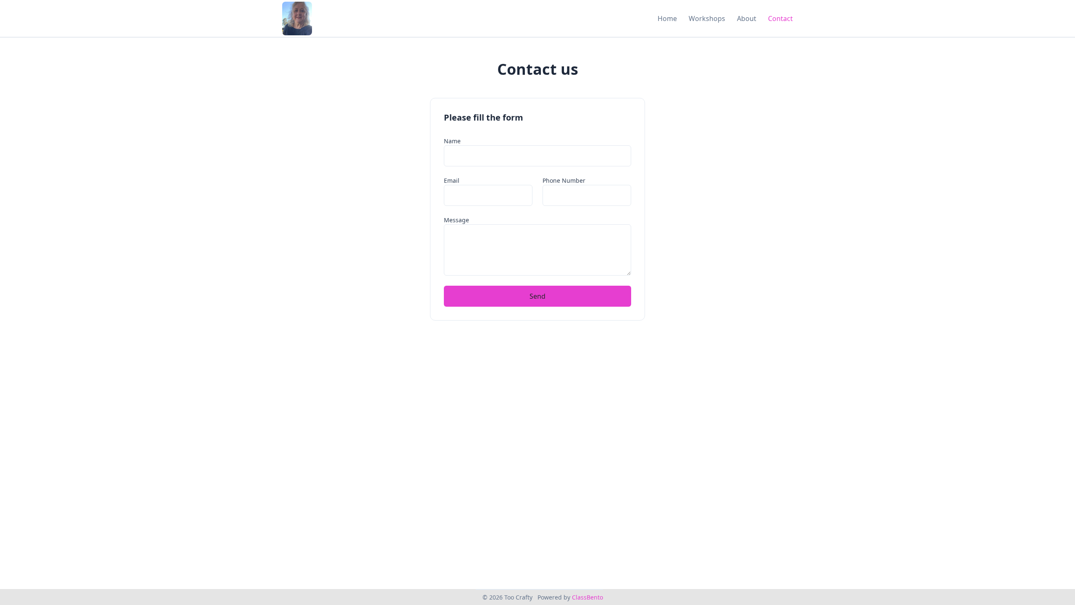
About (746, 18)
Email (451, 180)
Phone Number (564, 180)
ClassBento (587, 597)
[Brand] (297, 18)
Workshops (707, 18)
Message (456, 220)
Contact (780, 18)
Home (667, 18)
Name (452, 141)
